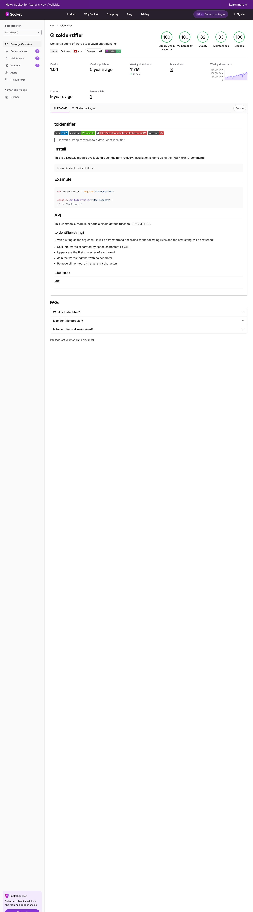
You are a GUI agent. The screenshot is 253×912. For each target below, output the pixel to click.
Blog (129, 14)
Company (112, 14)
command (189, 157)
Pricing (145, 14)
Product (71, 14)
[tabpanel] (148, 204)
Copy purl (91, 51)
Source (240, 108)
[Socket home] (14, 14)
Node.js (71, 157)
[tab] (60, 108)
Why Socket (91, 14)
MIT (56, 281)
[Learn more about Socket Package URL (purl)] (100, 51)
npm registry (124, 157)
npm (52, 25)
